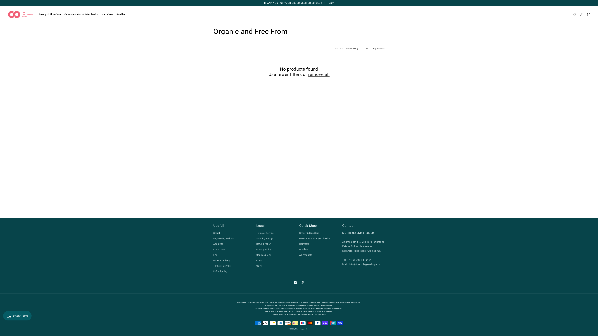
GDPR (259, 266)
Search (217, 233)
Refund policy (220, 271)
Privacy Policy (263, 249)
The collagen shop (302, 329)
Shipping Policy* (264, 238)
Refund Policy (263, 244)
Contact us (219, 249)
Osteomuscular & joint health (314, 238)
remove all (319, 74)
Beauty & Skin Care (309, 233)
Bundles (303, 249)
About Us (218, 244)
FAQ (215, 255)
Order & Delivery (221, 260)
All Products (305, 255)
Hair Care (304, 244)
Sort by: (339, 48)
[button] (575, 14)
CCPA (259, 260)
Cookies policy (263, 255)
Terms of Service (222, 266)
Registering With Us (223, 238)
